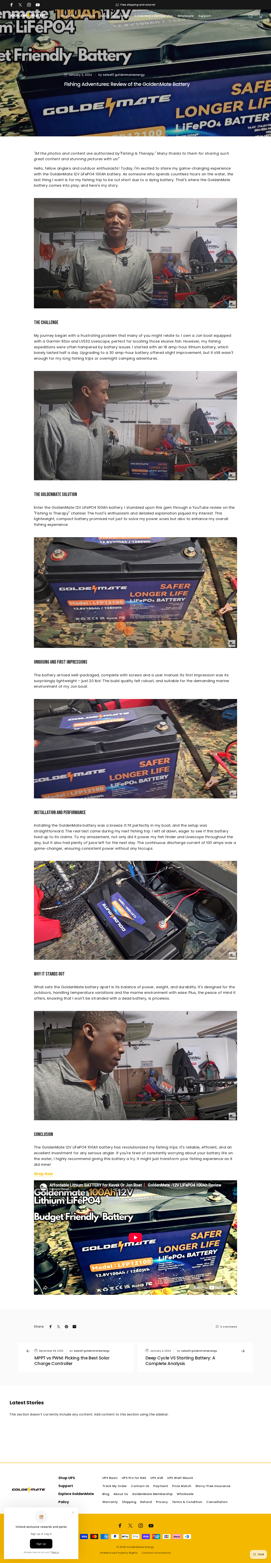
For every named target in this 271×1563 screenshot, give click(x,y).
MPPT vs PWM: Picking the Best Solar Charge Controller (72, 1361)
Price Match (181, 1486)
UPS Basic (110, 1478)
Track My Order (114, 1486)
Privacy (162, 1502)
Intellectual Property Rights (119, 1552)
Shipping (129, 1502)
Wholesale (185, 1494)
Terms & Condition (187, 1502)
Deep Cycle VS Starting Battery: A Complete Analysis (180, 1361)
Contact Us (140, 1486)
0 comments (228, 1326)
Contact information (156, 1552)
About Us (120, 1494)
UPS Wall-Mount (180, 1478)
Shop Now (43, 1173)
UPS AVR (156, 1478)
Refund (146, 1502)
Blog (106, 1494)
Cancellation (217, 1502)
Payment (160, 1486)
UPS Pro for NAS (134, 1478)
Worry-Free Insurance (213, 1486)
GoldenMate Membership (152, 1494)
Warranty (110, 1502)
